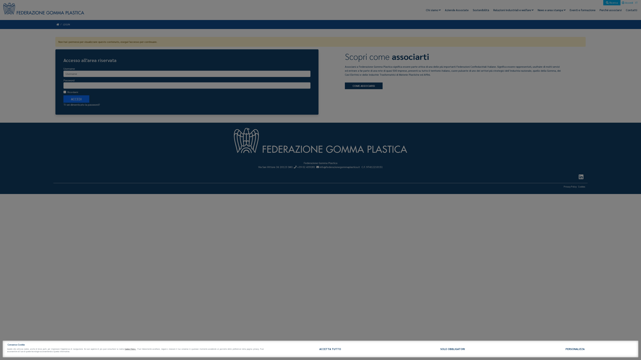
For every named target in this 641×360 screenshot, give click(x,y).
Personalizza (575, 349)
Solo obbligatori (452, 349)
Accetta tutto (330, 349)
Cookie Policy (130, 349)
